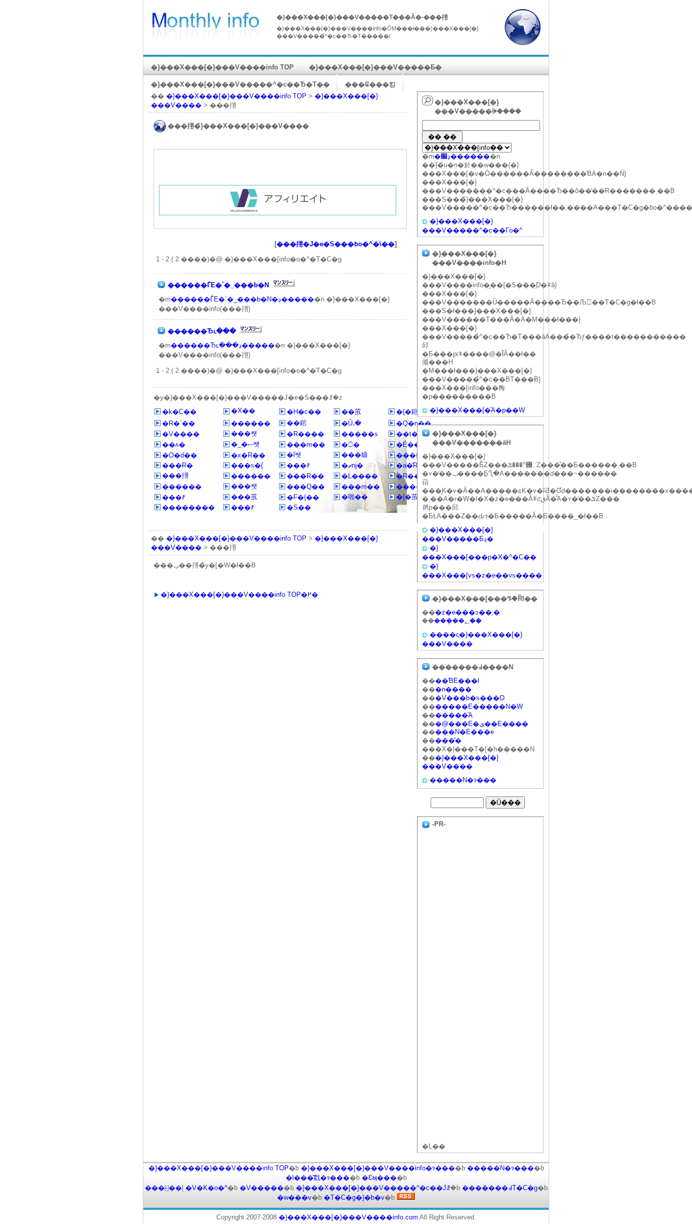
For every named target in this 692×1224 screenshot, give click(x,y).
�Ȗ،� (351, 423)
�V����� (262, 1188)
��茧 (351, 411)
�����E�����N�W (479, 706)
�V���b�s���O (470, 698)
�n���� (453, 689)
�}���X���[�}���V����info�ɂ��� (378, 1168)
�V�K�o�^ (206, 1188)
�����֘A (454, 715)
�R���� (305, 434)
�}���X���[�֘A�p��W (477, 410)
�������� (188, 507)
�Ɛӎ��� (379, 1177)
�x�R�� (248, 455)
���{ (407, 455)
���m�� (306, 444)
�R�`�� (178, 423)
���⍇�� (163, 1188)
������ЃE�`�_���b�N (218, 285)
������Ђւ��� (202, 331)
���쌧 (244, 433)
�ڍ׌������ (462, 156)
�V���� (181, 434)
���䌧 (354, 454)
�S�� (299, 507)
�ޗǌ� (352, 465)
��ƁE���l (457, 680)
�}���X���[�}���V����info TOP (222, 67)
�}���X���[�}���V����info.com (348, 1217)
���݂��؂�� (458, 621)
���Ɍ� (177, 465)
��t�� (410, 434)
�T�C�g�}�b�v (354, 1197)
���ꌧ (298, 465)
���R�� (305, 476)
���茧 (244, 497)
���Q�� (306, 486)
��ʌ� (173, 444)
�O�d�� (179, 455)
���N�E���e (464, 732)
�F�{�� (303, 497)
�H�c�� (304, 411)
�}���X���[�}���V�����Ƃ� (375, 67)
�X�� (243, 410)
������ (251, 423)
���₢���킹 (370, 84)
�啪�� (354, 497)
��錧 (296, 423)
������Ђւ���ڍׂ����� (223, 345)
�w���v (294, 1197)
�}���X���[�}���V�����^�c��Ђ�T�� (240, 84)
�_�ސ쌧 (245, 444)
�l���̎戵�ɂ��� (318, 1177)
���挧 (175, 475)
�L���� (359, 476)
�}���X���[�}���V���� (460, 762)
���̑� (448, 740)
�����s (359, 434)
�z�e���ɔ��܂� (467, 612)
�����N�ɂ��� (463, 780)
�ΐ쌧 (294, 454)
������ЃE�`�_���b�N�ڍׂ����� (242, 299)
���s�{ (247, 465)
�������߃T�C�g (499, 1188)
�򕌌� (350, 444)
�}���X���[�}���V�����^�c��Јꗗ (373, 1188)
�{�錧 (407, 411)
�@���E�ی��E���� (481, 724)
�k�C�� (179, 411)
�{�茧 (407, 497)
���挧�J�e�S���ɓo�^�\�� (336, 244)
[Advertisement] (277, 170)
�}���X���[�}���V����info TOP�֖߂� (239, 594)
